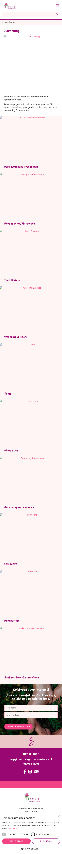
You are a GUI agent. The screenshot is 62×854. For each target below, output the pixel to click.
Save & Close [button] (16, 841)
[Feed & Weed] (31, 253)
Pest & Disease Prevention (21, 167)
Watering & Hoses (16, 337)
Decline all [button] (46, 841)
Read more (12, 828)
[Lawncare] (31, 536)
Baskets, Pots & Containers (22, 677)
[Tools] (31, 366)
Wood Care (11, 450)
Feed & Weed (12, 280)
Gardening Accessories (19, 507)
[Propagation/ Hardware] (31, 196)
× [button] (59, 816)
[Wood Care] (31, 423)
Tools (7, 394)
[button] (31, 849)
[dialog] (31, 833)
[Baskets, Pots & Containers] (31, 650)
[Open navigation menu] (58, 6)
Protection (11, 621)
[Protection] (31, 593)
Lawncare (10, 564)
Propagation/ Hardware (19, 223)
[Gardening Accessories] (31, 480)
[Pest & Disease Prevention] (31, 139)
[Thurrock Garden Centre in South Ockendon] (9, 5)
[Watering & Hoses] (31, 309)
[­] (25, 773)
